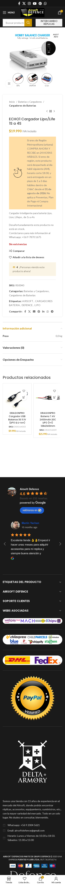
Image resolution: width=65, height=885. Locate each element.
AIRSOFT (27, 301)
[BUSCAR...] (28, 22)
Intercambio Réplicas (49, 22)
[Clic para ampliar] (9, 83)
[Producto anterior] (47, 111)
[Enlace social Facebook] (19, 3)
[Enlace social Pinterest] (40, 3)
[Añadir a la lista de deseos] (24, 391)
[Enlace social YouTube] (35, 3)
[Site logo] (32, 12)
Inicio (12, 101)
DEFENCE (27, 305)
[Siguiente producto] (54, 111)
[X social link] (24, 3)
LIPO (37, 305)
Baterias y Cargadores (30, 101)
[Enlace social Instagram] (29, 3)
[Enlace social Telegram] (52, 311)
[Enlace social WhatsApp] (45, 3)
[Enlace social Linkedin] (43, 311)
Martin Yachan (30, 523)
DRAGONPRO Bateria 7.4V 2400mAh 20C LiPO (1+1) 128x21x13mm (48, 419)
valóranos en (30, 510)
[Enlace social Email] (34, 311)
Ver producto (24, 397)
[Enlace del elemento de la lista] (32, 825)
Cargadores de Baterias (22, 105)
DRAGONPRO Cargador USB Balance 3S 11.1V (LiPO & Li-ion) (17, 417)
